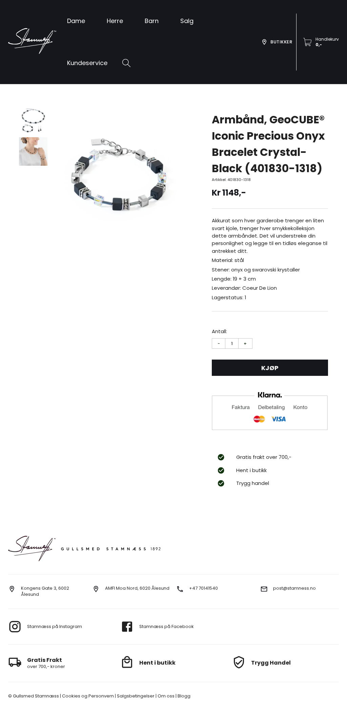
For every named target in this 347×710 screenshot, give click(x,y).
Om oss (166, 696)
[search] (126, 63)
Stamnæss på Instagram (54, 626)
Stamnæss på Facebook (166, 626)
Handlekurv (327, 39)
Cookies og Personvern (87, 696)
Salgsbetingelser (135, 696)
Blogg (183, 696)
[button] (186, 21)
